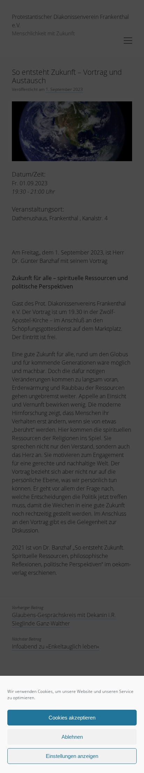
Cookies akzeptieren (72, 718)
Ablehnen (72, 737)
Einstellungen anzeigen (72, 756)
